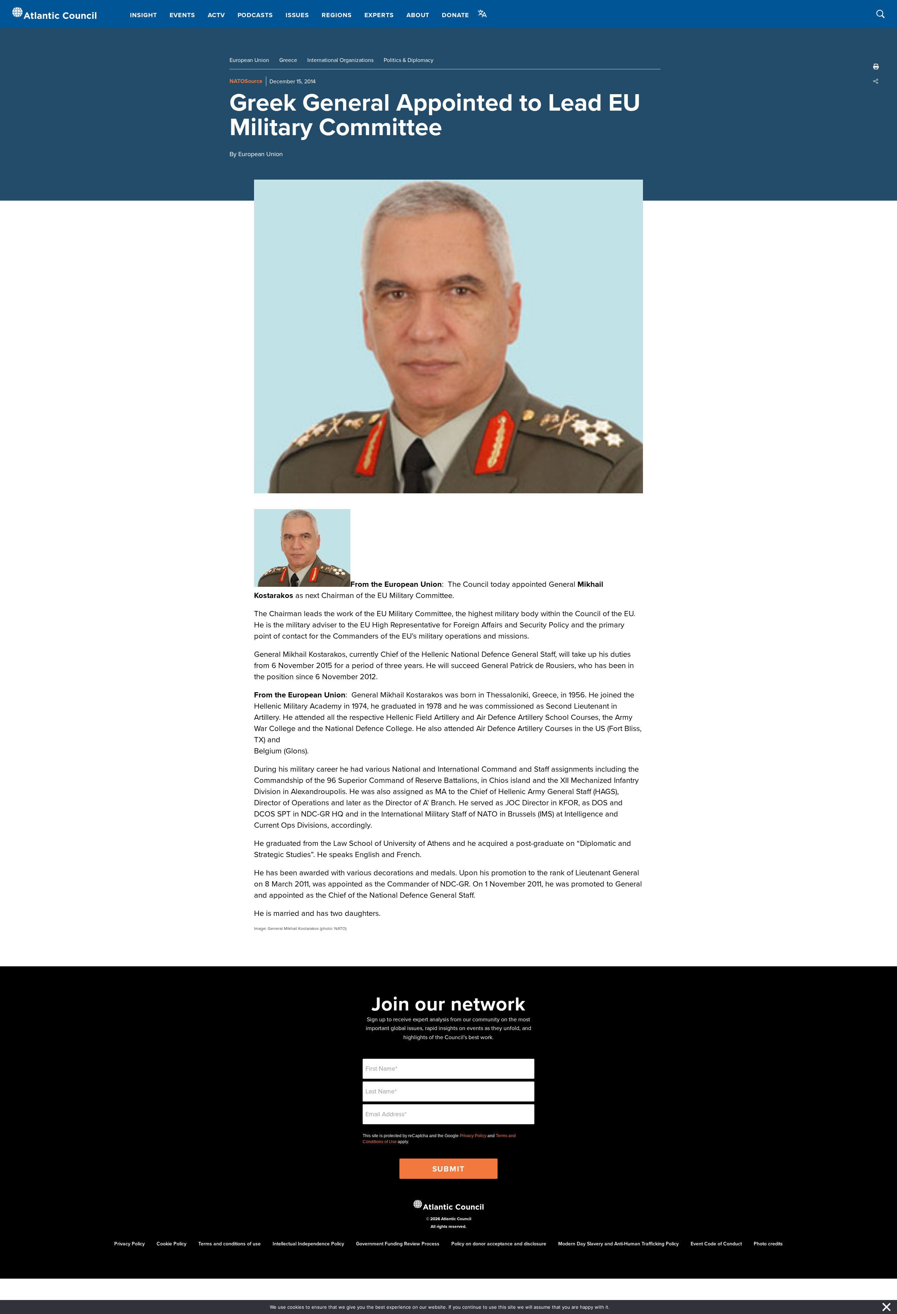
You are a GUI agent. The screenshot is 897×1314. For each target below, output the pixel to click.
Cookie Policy (171, 1243)
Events (182, 15)
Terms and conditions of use (229, 1243)
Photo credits (768, 1243)
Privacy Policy (473, 1135)
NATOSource (246, 81)
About (418, 15)
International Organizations (340, 60)
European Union (249, 60)
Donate (455, 15)
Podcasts (255, 15)
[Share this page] (876, 81)
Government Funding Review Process (397, 1243)
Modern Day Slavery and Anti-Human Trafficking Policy (618, 1243)
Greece (288, 60)
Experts (379, 15)
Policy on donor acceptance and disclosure (498, 1243)
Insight (143, 15)
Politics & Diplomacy (408, 60)
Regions (336, 15)
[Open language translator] (482, 13)
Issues (297, 15)
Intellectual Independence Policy (308, 1243)
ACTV (216, 15)
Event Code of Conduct (716, 1243)
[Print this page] (876, 66)
